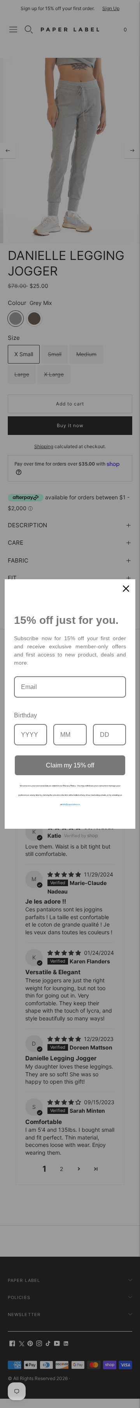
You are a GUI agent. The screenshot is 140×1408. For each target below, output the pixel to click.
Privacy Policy (69, 786)
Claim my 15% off (70, 765)
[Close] (126, 588)
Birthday (25, 715)
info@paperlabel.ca (71, 804)
